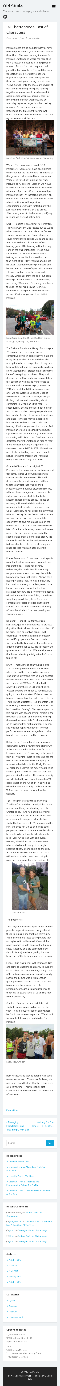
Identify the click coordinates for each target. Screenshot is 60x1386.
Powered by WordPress (19, 1375)
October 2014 (15, 1282)
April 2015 (13, 1271)
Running (13, 1306)
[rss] (5, 17)
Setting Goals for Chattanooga (32, 1230)
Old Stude (13, 6)
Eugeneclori (16, 1221)
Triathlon (13, 1110)
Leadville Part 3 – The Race (21, 1176)
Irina (12, 1230)
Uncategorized (16, 1317)
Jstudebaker (34, 38)
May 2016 (13, 1265)
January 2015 (15, 1276)
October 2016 (15, 1260)
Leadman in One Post (19, 1161)
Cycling (12, 1300)
